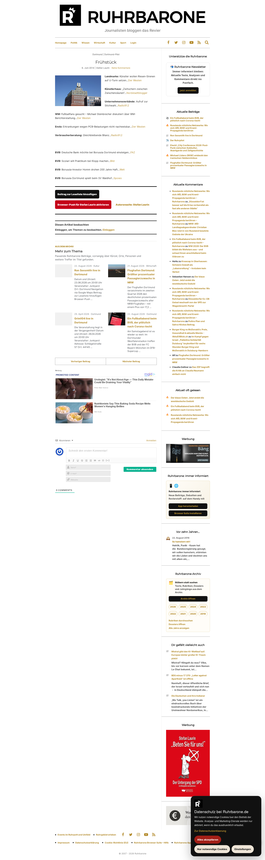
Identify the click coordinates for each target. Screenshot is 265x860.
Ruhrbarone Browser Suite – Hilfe (151, 842)
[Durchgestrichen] (82, 460)
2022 (173, 613)
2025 (183, 606)
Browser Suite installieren (188, 513)
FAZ (133, 152)
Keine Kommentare (121, 68)
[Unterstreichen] (78, 460)
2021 (183, 613)
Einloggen (109, 229)
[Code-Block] (99, 460)
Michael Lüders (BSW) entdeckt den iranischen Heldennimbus (189, 156)
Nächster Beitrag (131, 361)
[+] (108, 460)
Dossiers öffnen (177, 624)
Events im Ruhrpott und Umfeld (74, 834)
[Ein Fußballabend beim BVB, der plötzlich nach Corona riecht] (116, 319)
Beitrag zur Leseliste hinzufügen (77, 194)
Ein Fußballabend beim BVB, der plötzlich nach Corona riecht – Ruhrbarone (188, 242)
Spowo (118, 178)
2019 (203, 613)
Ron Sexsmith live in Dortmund (186, 135)
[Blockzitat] (95, 460)
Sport (123, 42)
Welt (122, 169)
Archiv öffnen (188, 598)
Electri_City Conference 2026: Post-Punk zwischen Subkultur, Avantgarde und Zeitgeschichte (189, 148)
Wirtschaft (99, 42)
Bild (112, 160)
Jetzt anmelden (188, 90)
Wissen (86, 42)
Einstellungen (242, 849)
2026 (173, 606)
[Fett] (69, 460)
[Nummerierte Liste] (86, 460)
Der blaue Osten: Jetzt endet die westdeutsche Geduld (188, 280)
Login (133, 42)
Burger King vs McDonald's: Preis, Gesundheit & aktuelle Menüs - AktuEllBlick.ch (190, 333)
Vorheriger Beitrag (80, 361)
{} (103, 460)
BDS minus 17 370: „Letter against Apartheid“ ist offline (189, 677)
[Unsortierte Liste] (90, 460)
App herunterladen (188, 506)
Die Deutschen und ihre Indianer (188, 695)
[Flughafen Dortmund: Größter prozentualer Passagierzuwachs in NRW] (116, 270)
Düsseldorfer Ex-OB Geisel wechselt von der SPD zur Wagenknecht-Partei (190, 302)
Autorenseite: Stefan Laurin (132, 204)
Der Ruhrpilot (177, 140)
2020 (193, 613)
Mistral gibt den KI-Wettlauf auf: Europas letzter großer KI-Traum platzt (188, 655)
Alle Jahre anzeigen (179, 628)
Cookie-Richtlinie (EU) (116, 842)
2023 (203, 606)
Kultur (112, 42)
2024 (193, 606)
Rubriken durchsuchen (181, 620)
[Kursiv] (73, 460)
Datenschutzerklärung (87, 842)
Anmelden (151, 440)
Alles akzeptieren (207, 839)
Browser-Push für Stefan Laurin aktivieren (83, 204)
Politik (74, 42)
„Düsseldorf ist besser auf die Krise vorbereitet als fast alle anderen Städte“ (190, 205)
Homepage (60, 42)
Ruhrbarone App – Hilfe (186, 842)
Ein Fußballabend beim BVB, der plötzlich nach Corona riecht (142, 322)
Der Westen (135, 80)
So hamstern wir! (181, 541)
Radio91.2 (123, 105)
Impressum (64, 842)
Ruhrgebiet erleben (106, 834)
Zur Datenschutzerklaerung (210, 831)
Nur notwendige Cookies (212, 849)
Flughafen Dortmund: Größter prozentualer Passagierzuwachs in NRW (188, 165)
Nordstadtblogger (137, 92)
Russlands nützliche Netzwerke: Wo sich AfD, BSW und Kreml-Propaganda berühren (189, 128)
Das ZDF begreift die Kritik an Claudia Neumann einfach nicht (190, 370)
